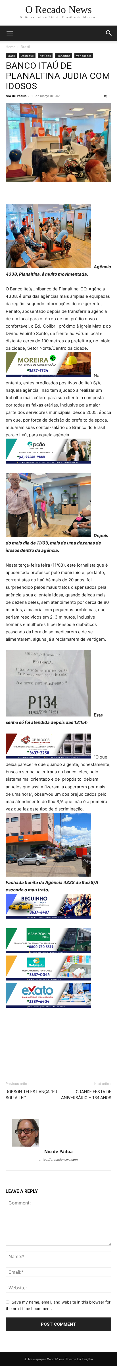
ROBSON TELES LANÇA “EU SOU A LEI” (31, 1094)
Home (10, 46)
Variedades (83, 56)
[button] (10, 33)
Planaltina (63, 56)
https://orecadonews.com (58, 1160)
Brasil (25, 46)
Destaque (27, 56)
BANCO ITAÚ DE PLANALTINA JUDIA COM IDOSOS (58, 75)
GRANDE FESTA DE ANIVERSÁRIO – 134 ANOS (86, 1094)
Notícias (45, 56)
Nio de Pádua (16, 96)
